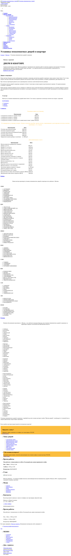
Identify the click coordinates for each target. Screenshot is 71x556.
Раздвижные (12, 28)
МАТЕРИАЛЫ (9, 15)
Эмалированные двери (11, 444)
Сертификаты (9, 540)
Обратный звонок (7, 548)
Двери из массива (10, 443)
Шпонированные (13, 18)
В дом (10, 39)
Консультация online (8, 550)
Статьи (7, 542)
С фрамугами (12, 33)
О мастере (8, 534)
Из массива (11, 22)
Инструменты (9, 537)
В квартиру (11, 37)
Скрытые (11, 29)
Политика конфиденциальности (11, 526)
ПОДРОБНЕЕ (5, 100)
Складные (11, 34)
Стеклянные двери (10, 448)
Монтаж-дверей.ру (15, 524)
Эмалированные (13, 19)
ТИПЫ (7, 25)
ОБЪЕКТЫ (8, 35)
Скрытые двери (10, 449)
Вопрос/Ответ (9, 539)
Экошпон (11, 20)
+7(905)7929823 (4, 3)
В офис (10, 38)
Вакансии (8, 490)
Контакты (8, 492)
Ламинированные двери (12, 440)
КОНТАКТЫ (5, 433)
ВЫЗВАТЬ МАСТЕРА (8, 70)
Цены (7, 488)
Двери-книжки (12, 30)
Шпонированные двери (11, 442)
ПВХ (10, 23)
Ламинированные (13, 17)
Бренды (8, 535)
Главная (8, 485)
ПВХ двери (9, 447)
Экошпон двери (10, 445)
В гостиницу (12, 40)
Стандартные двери (10, 439)
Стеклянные (12, 24)
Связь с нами (6, 456)
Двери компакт (12, 32)
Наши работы (9, 487)
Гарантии (8, 538)
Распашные (11, 27)
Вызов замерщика (7, 553)
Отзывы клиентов (10, 489)
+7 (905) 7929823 (7, 503)
